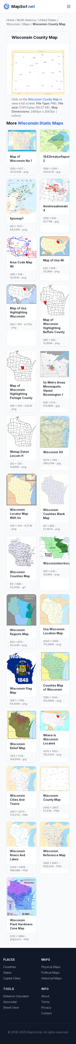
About (45, 996)
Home (10, 20)
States (7, 972)
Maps (26, 24)
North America (26, 20)
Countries (9, 967)
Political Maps (50, 972)
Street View (11, 1007)
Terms (45, 1002)
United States (47, 20)
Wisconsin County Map (43, 99)
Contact (46, 1013)
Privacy (46, 1007)
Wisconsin (13, 24)
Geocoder (10, 1002)
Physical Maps (50, 967)
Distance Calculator (16, 996)
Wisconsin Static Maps (40, 123)
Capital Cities (11, 978)
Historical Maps (51, 978)
